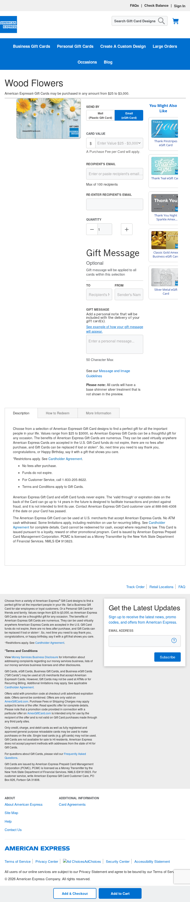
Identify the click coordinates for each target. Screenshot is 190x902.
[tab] (21, 413)
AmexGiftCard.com (16, 701)
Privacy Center (46, 861)
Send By (92, 106)
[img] (48, 118)
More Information (98, 413)
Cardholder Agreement (65, 458)
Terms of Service (18, 861)
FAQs (134, 5)
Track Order (135, 586)
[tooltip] (174, 640)
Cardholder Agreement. (19, 687)
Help (8, 821)
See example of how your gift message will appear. (114, 329)
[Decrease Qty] (92, 229)
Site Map (11, 812)
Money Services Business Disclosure (35, 657)
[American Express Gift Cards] (8, 24)
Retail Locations (161, 586)
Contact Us (13, 829)
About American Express (24, 804)
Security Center (118, 861)
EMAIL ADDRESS (121, 630)
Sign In (179, 6)
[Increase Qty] (127, 229)
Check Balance (156, 5)
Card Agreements (72, 804)
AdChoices (92, 861)
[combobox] (140, 21)
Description (21, 413)
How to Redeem (58, 413)
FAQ (181, 586)
